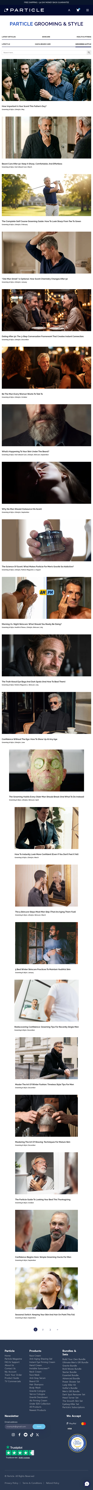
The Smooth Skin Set (72, 1401)
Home (8, 1355)
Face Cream (35, 1355)
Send (39, 1426)
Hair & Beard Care (43, 44)
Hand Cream (35, 1365)
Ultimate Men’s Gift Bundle (75, 1362)
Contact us (10, 1368)
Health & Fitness (84, 37)
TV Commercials (13, 1381)
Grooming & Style (83, 44)
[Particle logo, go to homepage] (24, 10)
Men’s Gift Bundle (70, 1391)
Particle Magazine (13, 1358)
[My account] (69, 10)
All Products (35, 1406)
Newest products (37, 1410)
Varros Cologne (37, 1394)
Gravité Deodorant (38, 1397)
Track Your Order (13, 1374)
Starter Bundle (69, 1372)
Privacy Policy (11, 1483)
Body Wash (35, 1387)
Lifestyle (6, 44)
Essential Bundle (70, 1375)
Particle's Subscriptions (73, 1407)
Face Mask (34, 1374)
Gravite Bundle (69, 1365)
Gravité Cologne (37, 1391)
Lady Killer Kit (69, 1384)
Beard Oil (34, 1381)
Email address (11, 1422)
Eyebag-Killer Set (70, 1404)
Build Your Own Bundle (73, 1359)
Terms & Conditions (32, 1483)
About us (9, 1365)
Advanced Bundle (71, 1378)
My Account (10, 1371)
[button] (87, 1484)
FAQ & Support (12, 1362)
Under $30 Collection (39, 1403)
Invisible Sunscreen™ (39, 1368)
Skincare (46, 37)
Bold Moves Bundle (71, 1368)
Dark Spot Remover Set (73, 1394)
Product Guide (12, 1378)
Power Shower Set (71, 1381)
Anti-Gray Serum (37, 1378)
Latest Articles (9, 37)
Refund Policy (52, 1483)
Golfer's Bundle (69, 1388)
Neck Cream (35, 1371)
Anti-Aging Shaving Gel (40, 1358)
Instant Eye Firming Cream (42, 1362)
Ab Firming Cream (38, 1400)
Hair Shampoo (36, 1384)
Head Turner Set (70, 1397)
